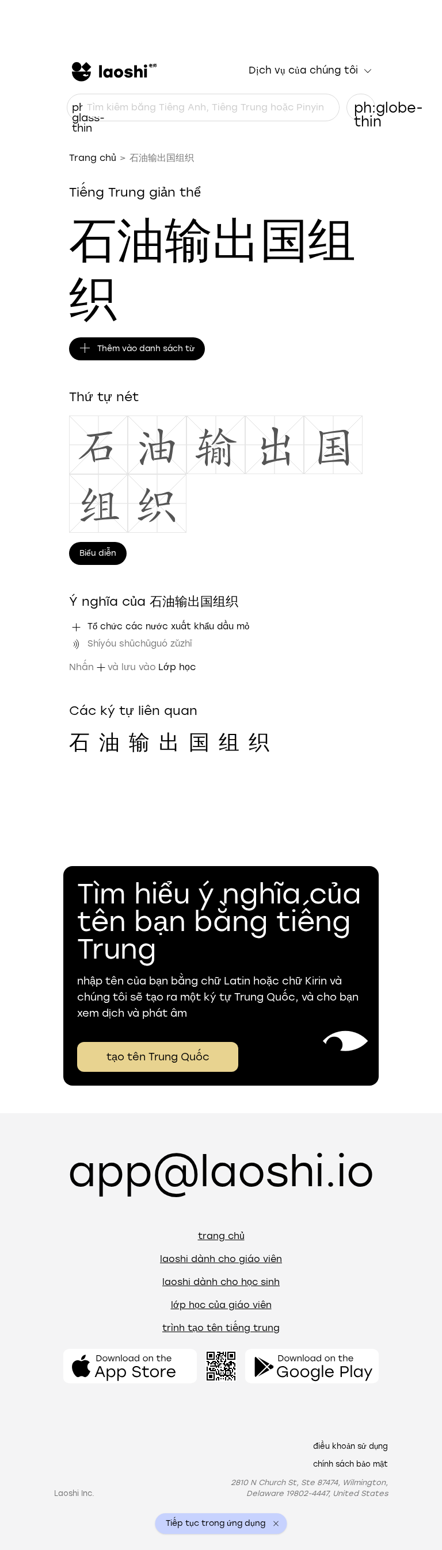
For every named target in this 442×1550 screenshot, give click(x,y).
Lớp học (177, 666)
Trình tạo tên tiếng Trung (221, 1327)
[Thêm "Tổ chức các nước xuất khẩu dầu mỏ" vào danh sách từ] (76, 627)
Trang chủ (92, 157)
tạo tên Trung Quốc (157, 1057)
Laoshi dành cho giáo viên (221, 1258)
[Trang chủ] (113, 70)
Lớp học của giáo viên (221, 1304)
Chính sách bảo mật (350, 1464)
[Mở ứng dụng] (130, 1366)
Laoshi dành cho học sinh (221, 1281)
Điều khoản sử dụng (350, 1446)
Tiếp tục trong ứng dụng (215, 1524)
